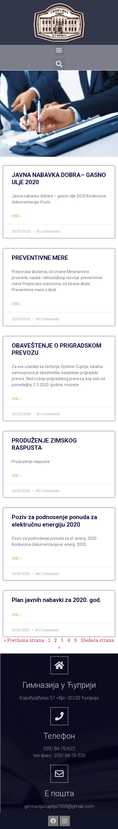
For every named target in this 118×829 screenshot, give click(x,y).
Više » (16, 216)
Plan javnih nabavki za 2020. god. (56, 600)
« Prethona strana (24, 640)
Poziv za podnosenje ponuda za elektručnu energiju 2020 (54, 521)
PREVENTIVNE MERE (40, 257)
